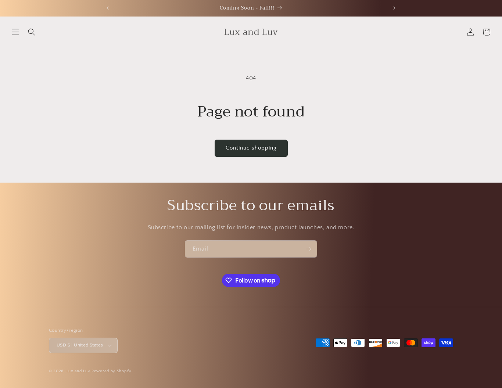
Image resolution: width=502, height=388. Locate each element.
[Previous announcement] (108, 8)
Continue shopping (251, 148)
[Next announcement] (394, 8)
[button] (15, 32)
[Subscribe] (309, 249)
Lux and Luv (78, 371)
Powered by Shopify (112, 371)
